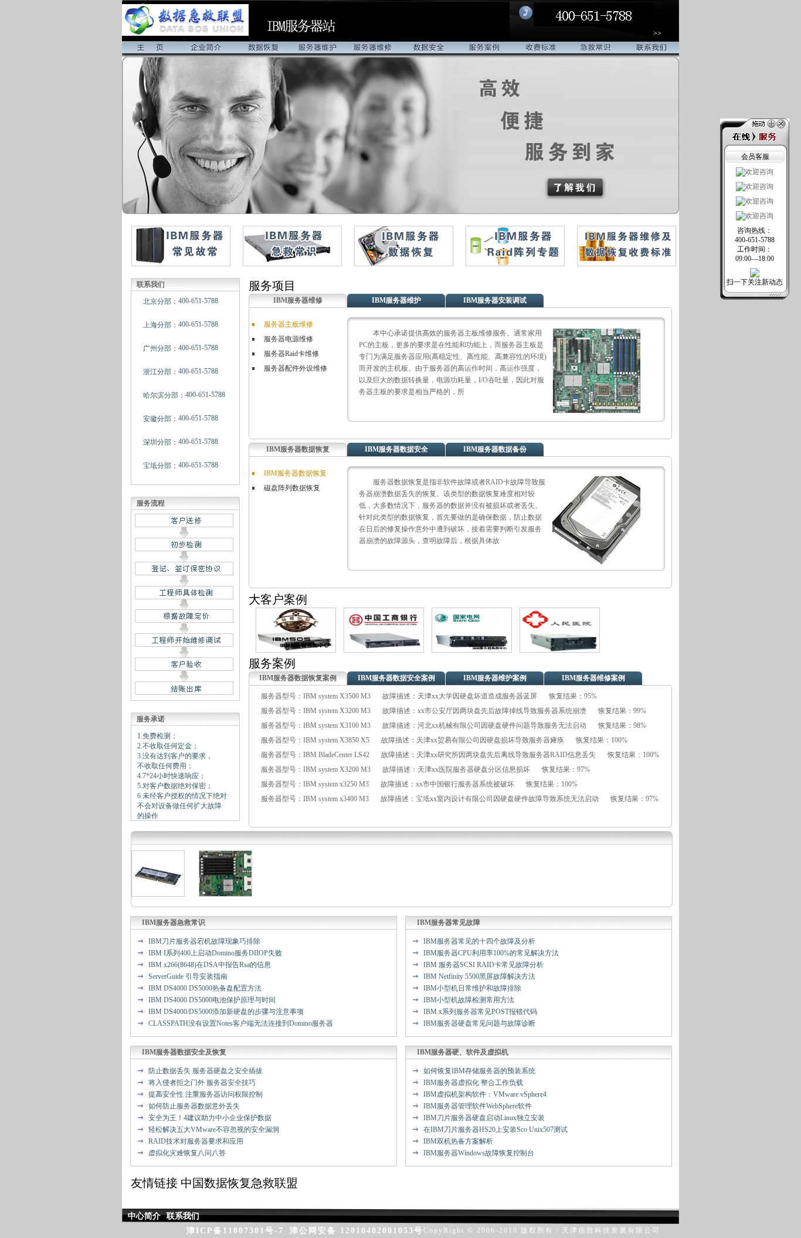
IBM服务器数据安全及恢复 (184, 1052)
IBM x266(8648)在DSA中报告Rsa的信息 (209, 965)
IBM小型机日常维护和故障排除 (472, 988)
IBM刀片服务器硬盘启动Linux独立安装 (484, 1118)
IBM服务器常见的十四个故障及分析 (479, 941)
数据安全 (428, 49)
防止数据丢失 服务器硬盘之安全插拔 (205, 1071)
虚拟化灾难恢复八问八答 (187, 1153)
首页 (150, 49)
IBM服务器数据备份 (495, 449)
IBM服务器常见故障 (448, 922)
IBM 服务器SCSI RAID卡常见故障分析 (483, 965)
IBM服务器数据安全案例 (396, 678)
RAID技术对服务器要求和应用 (195, 1141)
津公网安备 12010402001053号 (356, 1230)
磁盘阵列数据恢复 (292, 488)
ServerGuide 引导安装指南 (188, 976)
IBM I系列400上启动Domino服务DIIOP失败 (215, 953)
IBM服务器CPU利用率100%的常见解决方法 (491, 953)
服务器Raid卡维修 (291, 354)
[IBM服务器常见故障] (180, 264)
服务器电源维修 (288, 339)
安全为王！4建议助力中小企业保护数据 (209, 1118)
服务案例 (484, 49)
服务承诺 (151, 719)
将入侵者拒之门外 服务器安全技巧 (202, 1082)
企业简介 (205, 49)
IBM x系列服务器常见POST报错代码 (480, 1012)
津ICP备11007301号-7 (235, 1230)
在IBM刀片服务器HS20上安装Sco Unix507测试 (495, 1129)
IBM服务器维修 (298, 300)
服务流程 (151, 503)
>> (657, 33)
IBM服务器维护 (396, 300)
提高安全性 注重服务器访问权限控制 (205, 1094)
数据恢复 (261, 49)
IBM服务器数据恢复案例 (298, 678)
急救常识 (595, 49)
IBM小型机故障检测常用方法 (468, 1000)
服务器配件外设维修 (295, 368)
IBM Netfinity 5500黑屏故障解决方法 (479, 976)
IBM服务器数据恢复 (298, 449)
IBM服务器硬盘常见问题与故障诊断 (479, 1023)
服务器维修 (372, 49)
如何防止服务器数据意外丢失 (194, 1106)
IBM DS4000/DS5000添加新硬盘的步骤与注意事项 (226, 1012)
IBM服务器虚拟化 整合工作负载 (473, 1082)
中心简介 (144, 1216)
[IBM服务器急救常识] (292, 264)
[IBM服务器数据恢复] (403, 264)
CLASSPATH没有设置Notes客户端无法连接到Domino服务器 (240, 1023)
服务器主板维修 (288, 324)
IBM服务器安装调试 (495, 300)
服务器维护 (317, 49)
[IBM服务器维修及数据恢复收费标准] (626, 264)
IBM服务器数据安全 (396, 449)
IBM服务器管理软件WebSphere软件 (477, 1106)
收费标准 (540, 49)
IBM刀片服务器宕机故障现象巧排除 (204, 941)
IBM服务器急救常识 (173, 922)
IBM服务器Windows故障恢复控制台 (478, 1153)
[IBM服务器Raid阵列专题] (515, 264)
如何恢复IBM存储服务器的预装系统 (479, 1071)
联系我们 (651, 49)
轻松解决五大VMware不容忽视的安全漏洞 (213, 1129)
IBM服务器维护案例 (495, 678)
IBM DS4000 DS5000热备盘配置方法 (205, 988)
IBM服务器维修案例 (593, 678)
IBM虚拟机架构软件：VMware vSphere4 (485, 1094)
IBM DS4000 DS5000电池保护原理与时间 (212, 1000)
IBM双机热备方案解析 (458, 1141)
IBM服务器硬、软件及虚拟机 (462, 1052)
